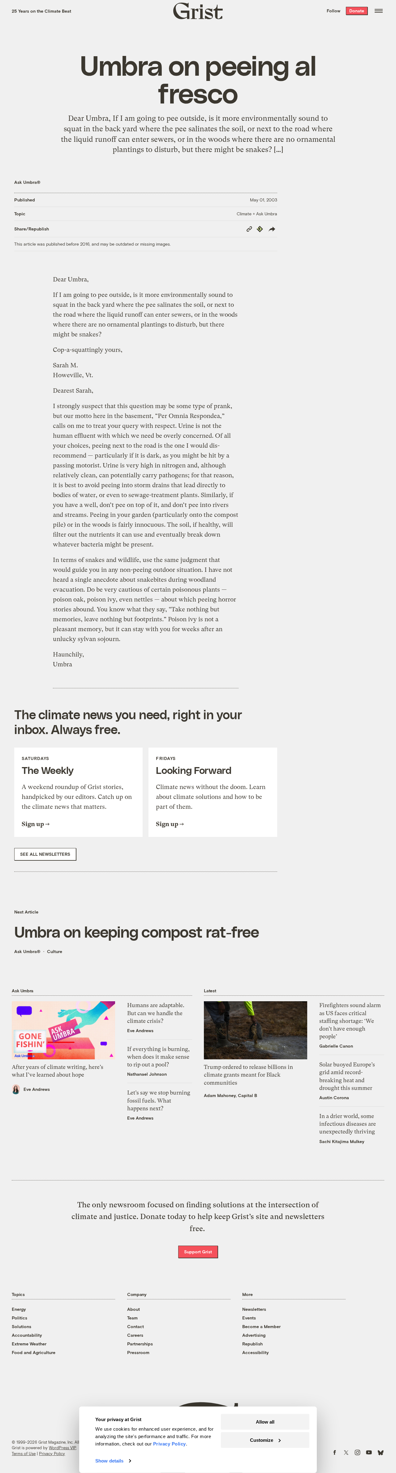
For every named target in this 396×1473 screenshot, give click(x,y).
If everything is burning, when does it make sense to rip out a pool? (158, 1057)
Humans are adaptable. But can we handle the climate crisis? (155, 1013)
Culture (54, 951)
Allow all (265, 1421)
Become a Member (261, 1326)
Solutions (21, 1326)
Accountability (27, 1335)
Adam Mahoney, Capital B (230, 1095)
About (133, 1309)
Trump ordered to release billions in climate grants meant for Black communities (248, 1075)
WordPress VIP (62, 1447)
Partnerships (140, 1343)
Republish (252, 1343)
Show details (109, 1460)
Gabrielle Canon (336, 1046)
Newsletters (254, 1309)
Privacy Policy (52, 1453)
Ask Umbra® (27, 182)
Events (249, 1317)
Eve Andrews (37, 1089)
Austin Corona (334, 1097)
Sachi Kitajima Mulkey (341, 1141)
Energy (19, 1309)
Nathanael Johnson (147, 1074)
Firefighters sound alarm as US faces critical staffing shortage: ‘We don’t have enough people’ (350, 1021)
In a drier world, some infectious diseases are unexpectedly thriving (347, 1124)
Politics (19, 1317)
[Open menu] (378, 10)
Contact (135, 1326)
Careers (135, 1335)
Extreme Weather (29, 1343)
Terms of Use (24, 1453)
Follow (333, 10)
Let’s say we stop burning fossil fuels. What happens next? (158, 1100)
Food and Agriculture (33, 1352)
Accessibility (255, 1352)
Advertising (253, 1335)
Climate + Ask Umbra (257, 213)
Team (132, 1317)
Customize (261, 1439)
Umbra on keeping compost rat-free (136, 931)
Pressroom (138, 1352)
